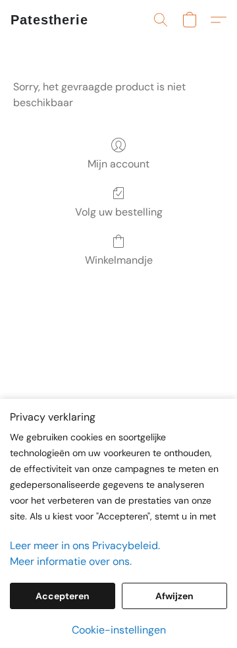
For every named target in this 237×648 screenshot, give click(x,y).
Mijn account (118, 164)
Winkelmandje (119, 260)
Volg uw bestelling (119, 212)
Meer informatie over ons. (71, 561)
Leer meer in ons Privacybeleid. (85, 545)
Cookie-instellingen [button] (119, 630)
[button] (49, 20)
